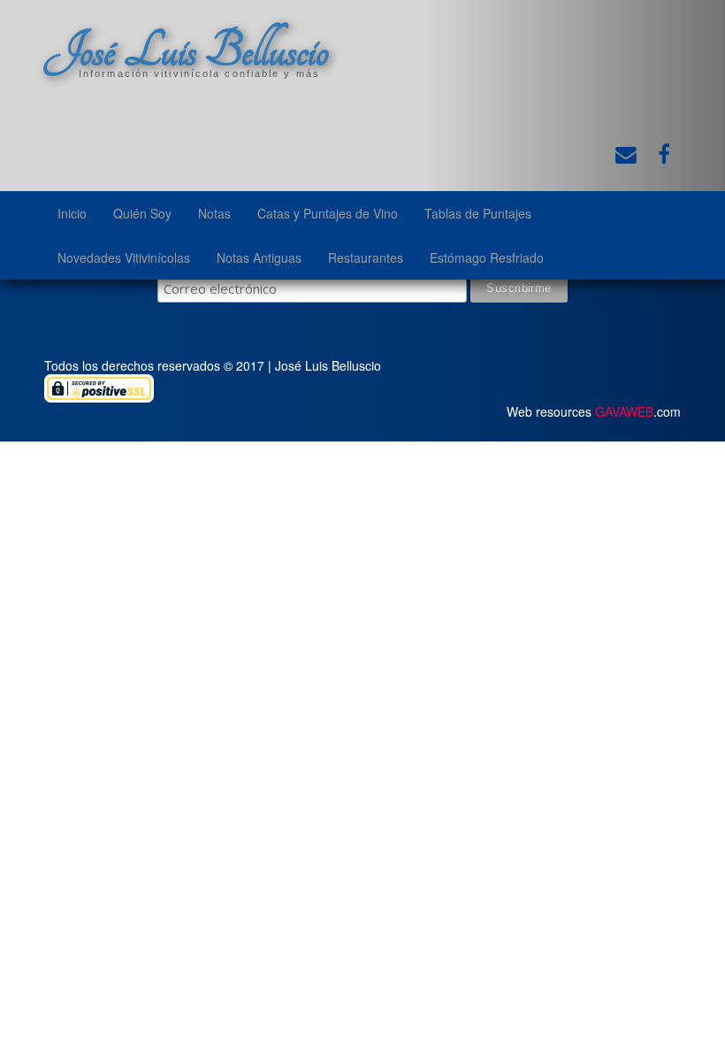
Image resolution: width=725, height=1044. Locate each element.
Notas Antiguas (259, 257)
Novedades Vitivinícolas (123, 257)
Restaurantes (365, 257)
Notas (214, 213)
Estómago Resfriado (487, 257)
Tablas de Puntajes (477, 213)
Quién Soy (142, 213)
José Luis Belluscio (186, 50)
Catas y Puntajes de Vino (327, 213)
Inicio (72, 213)
